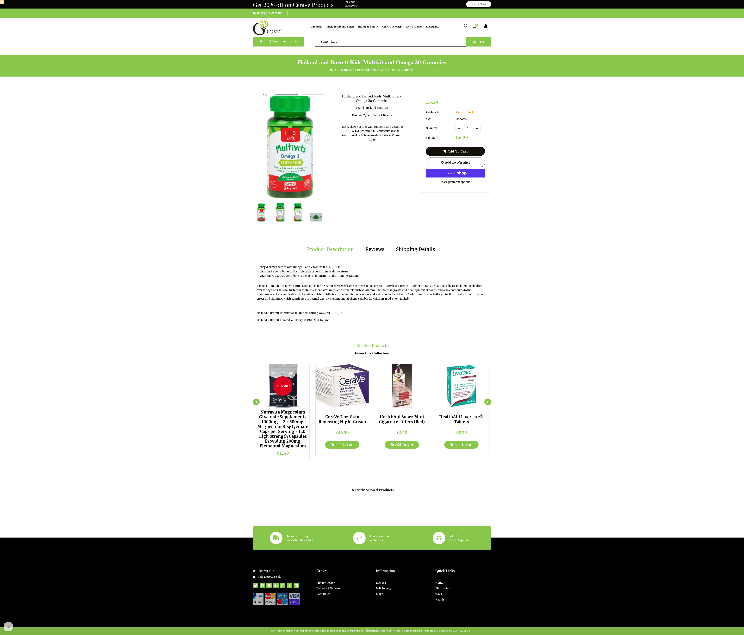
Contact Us (323, 594)
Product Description (330, 249)
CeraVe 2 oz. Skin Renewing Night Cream (342, 419)
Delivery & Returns (328, 588)
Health (439, 599)
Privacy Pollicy (325, 582)
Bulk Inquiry (383, 588)
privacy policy (448, 630)
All (331, 70)
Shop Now (479, 4)
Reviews (374, 249)
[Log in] (485, 26)
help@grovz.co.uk (269, 13)
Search (478, 42)
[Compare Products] (271, 403)
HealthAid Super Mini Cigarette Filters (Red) (402, 419)
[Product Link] (286, 403)
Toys (438, 594)
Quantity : (432, 128)
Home (439, 582)
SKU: (429, 119)
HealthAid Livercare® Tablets (461, 419)
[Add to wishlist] (293, 403)
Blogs (379, 594)
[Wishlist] (465, 26)
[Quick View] (279, 403)
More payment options (455, 182)
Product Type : (361, 115)
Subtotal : (431, 138)
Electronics (442, 588)
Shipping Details (415, 249)
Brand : (360, 107)
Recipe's (381, 582)
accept (467, 630)
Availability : (433, 112)
